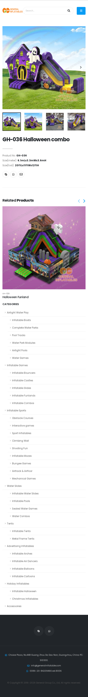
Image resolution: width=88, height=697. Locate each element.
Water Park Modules (23, 343)
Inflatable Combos (23, 403)
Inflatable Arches (22, 553)
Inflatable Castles (22, 380)
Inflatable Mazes (22, 456)
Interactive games (23, 425)
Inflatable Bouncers (23, 373)
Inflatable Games (17, 365)
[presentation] (8, 68)
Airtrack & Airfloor (22, 471)
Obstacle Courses (22, 418)
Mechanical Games (24, 478)
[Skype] (5, 174)
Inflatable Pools (21, 501)
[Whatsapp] (13, 174)
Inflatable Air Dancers (25, 561)
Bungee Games (21, 463)
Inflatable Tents (21, 531)
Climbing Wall (20, 440)
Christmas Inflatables (25, 598)
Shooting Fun (20, 448)
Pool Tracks (18, 335)
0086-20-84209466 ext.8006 (46, 670)
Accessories (14, 606)
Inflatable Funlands (23, 395)
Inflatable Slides (21, 388)
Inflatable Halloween (24, 591)
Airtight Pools (19, 350)
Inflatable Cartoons (23, 576)
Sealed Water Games (24, 508)
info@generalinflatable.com (46, 665)
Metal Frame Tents (23, 538)
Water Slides (14, 486)
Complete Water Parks (25, 327)
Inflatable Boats (21, 320)
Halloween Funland (15, 297)
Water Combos (21, 516)
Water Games (20, 358)
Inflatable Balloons (23, 568)
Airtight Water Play (18, 312)
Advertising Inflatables (20, 546)
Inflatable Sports (16, 410)
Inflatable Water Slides (25, 493)
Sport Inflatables (21, 433)
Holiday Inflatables (18, 583)
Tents (10, 523)
